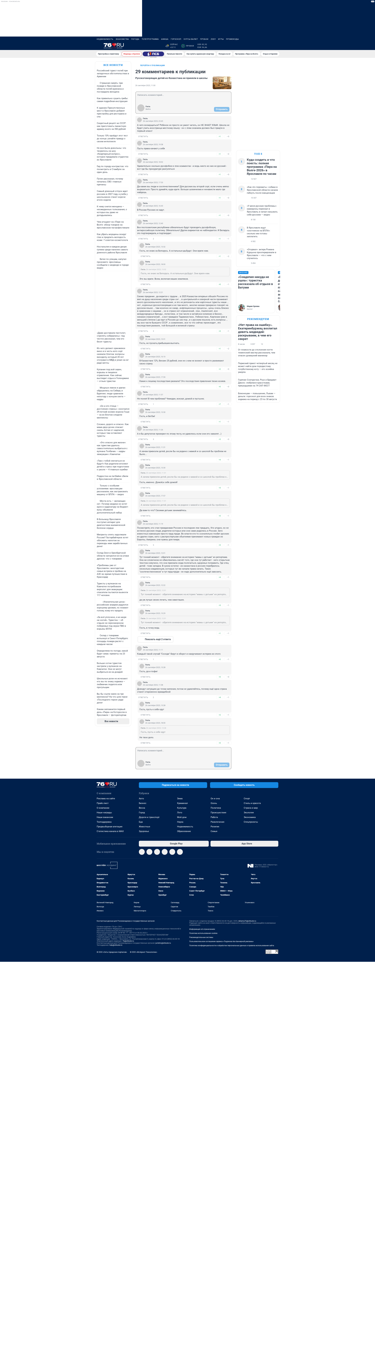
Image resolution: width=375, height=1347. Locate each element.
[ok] (157, 852)
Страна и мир (251, 808)
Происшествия (218, 812)
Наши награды (104, 812)
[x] (172, 852)
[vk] (149, 852)
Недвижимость (105, 39)
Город (142, 812)
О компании (103, 808)
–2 (228, 256)
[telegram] (142, 852)
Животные (144, 826)
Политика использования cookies (203, 933)
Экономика (250, 817)
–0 (228, 136)
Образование (184, 831)
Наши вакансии (105, 817)
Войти (148, 109)
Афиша (164, 39)
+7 (220, 404)
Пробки (204, 39)
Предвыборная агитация (109, 826)
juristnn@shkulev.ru (163, 943)
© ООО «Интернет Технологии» (143, 952)
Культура (181, 808)
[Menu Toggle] (98, 46)
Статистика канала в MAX (110, 831)
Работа (214, 817)
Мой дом (181, 817)
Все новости (113, 65)
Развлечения (217, 822)
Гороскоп (176, 39)
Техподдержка (104, 822)
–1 (228, 239)
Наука (180, 822)
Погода (135, 39)
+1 (220, 136)
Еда (141, 822)
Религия (215, 826)
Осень (214, 803)
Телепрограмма (150, 39)
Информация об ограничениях (202, 929)
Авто (141, 798)
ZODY (213, 39)
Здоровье (144, 831)
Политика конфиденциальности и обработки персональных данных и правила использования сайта (231, 946)
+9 (220, 545)
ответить (143, 136)
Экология (249, 812)
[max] (165, 852)
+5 (220, 439)
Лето (179, 812)
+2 (220, 369)
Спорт (247, 798)
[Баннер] (153, 53)
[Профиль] (276, 46)
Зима (180, 798)
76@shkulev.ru (128, 941)
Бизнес (142, 803)
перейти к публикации (152, 65)
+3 (220, 331)
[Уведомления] (269, 46)
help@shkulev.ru (115, 945)
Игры (221, 39)
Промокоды (232, 39)
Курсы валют (191, 39)
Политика (216, 808)
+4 (220, 460)
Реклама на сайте (106, 798)
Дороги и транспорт (149, 817)
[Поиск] (262, 46)
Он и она (215, 798)
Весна (142, 808)
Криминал (182, 803)
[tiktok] (180, 852)
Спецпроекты (251, 822)
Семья (214, 831)
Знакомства (122, 39)
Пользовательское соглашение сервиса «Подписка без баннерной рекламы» (221, 941)
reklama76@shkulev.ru (247, 921)
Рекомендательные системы (201, 937)
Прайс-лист (103, 803)
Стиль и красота (252, 803)
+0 (220, 284)
